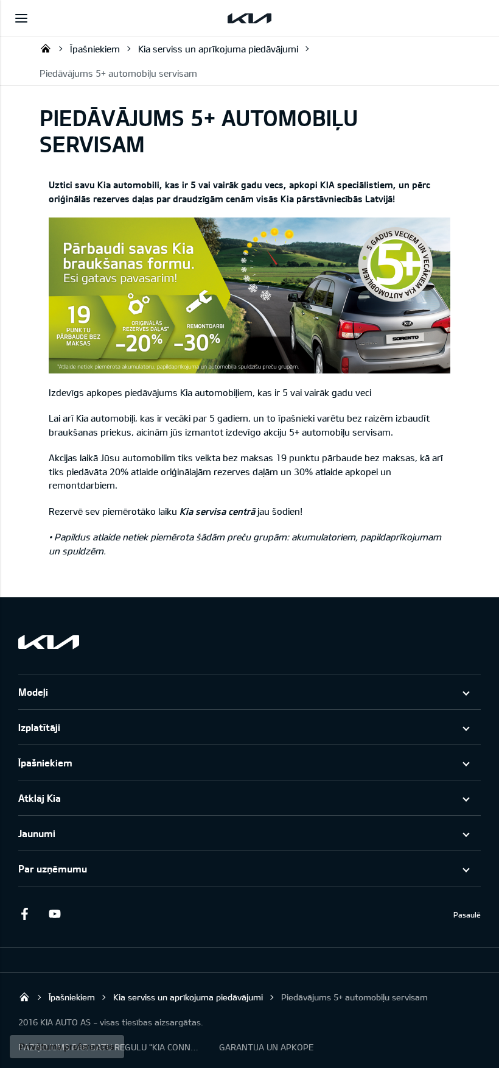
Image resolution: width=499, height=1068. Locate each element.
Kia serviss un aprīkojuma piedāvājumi (218, 48)
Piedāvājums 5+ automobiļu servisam (118, 73)
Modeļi (33, 692)
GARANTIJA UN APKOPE (266, 1047)
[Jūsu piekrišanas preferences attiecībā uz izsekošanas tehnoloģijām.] (67, 1046)
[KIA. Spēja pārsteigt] (48, 641)
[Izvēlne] (21, 18)
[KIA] (249, 18)
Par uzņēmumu (52, 868)
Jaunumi (36, 833)
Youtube (55, 914)
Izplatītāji (39, 727)
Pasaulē (467, 914)
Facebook (24, 914)
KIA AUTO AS (46, 48)
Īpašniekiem (95, 48)
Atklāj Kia (39, 798)
